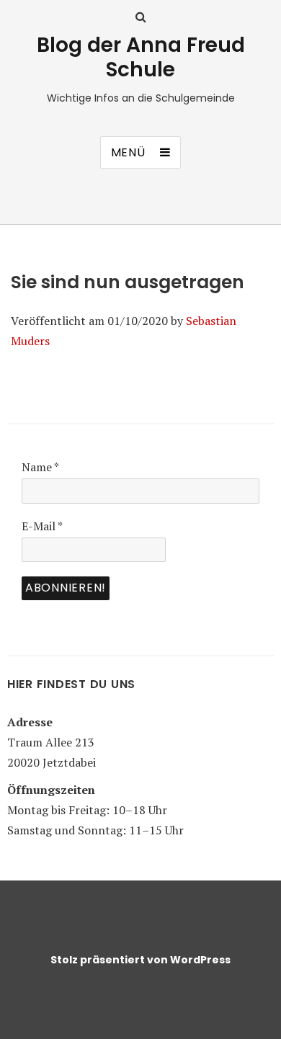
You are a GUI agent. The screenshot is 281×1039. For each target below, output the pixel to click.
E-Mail (42, 526)
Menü (128, 152)
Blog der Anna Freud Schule (141, 57)
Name (40, 467)
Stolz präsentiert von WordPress (140, 960)
